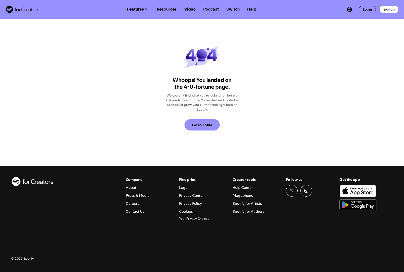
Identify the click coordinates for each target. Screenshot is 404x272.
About (131, 187)
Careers (132, 203)
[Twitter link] (292, 191)
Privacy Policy (190, 203)
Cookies (186, 211)
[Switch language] (349, 9)
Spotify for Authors (248, 211)
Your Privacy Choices (194, 219)
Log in (367, 9)
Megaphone (243, 195)
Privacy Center (191, 195)
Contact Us (135, 211)
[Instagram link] (306, 191)
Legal (183, 187)
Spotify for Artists (247, 203)
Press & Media (138, 195)
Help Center (243, 187)
